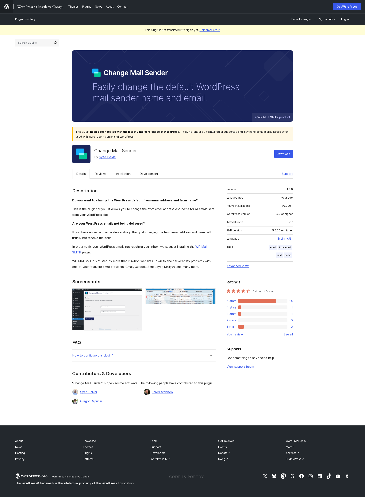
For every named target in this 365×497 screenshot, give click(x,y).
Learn (154, 441)
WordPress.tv (161, 459)
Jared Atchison (162, 392)
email (273, 247)
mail (279, 255)
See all (288, 334)
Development (149, 174)
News (18, 447)
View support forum (240, 366)
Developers (158, 452)
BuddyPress (295, 459)
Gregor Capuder (91, 401)
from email (285, 247)
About (19, 441)
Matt (290, 447)
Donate (224, 452)
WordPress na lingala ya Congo (70, 476)
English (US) (285, 238)
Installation (123, 174)
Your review (235, 334)
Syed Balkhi (107, 157)
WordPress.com (297, 441)
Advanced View (238, 266)
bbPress (293, 452)
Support (287, 174)
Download (283, 153)
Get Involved (226, 441)
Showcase (89, 441)
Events (222, 447)
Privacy (20, 459)
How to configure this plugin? (92, 355)
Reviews (100, 174)
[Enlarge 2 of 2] (210, 293)
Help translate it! (210, 30)
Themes (88, 447)
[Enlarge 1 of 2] (137, 293)
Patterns (88, 459)
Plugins (87, 452)
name (288, 255)
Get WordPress (347, 6)
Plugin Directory (25, 19)
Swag (223, 459)
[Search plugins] (55, 43)
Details (81, 174)
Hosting (20, 452)
